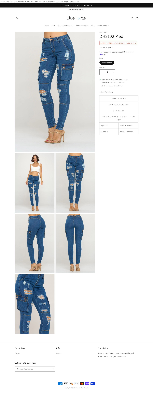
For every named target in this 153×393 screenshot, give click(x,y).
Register (110, 43)
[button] (17, 18)
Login (103, 43)
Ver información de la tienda (112, 86)
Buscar (17, 353)
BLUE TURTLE (72, 388)
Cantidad (102, 68)
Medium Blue (107, 63)
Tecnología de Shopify (82, 388)
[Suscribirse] (52, 369)
